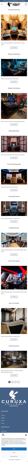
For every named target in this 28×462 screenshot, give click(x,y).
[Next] (18, 382)
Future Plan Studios (14, 261)
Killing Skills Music (14, 131)
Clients (2, 423)
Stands (2, 420)
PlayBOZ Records (14, 228)
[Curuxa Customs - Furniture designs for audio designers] (14, 4)
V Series (3, 415)
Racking (3, 418)
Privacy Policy (11, 459)
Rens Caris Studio (14, 303)
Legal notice (4, 431)
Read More (14, 47)
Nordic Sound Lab (14, 346)
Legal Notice (17, 459)
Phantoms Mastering (14, 54)
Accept (14, 448)
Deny (14, 452)
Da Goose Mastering (14, 9)
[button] (26, 435)
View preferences (14, 456)
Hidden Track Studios (14, 88)
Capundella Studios (14, 196)
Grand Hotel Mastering (14, 164)
